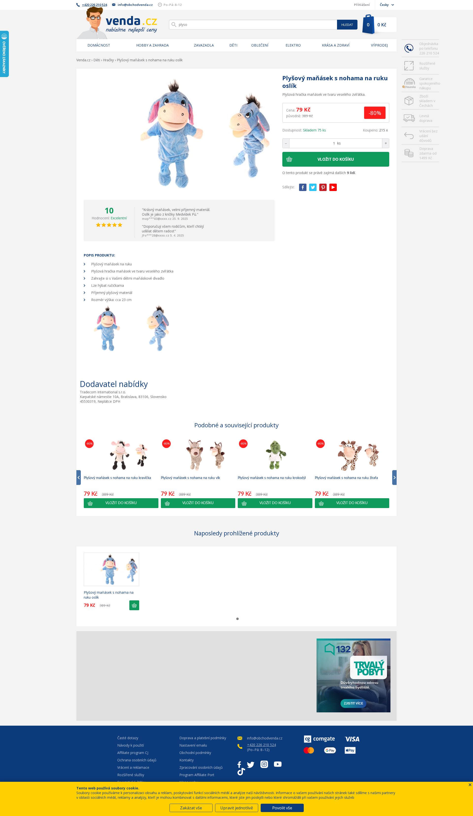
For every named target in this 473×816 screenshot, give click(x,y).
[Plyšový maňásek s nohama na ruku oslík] (179, 134)
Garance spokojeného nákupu (429, 83)
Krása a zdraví (335, 45)
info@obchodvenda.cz (135, 4)
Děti (233, 45)
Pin (323, 187)
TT (241, 771)
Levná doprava (425, 118)
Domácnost (98, 45)
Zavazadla (204, 45)
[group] (121, 473)
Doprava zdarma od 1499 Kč (428, 153)
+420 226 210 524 (94, 4)
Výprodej (379, 45)
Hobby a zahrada (152, 45)
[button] (121, 503)
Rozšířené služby (427, 65)
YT (333, 187)
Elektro (293, 45)
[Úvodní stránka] (116, 22)
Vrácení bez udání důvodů (428, 136)
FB (302, 187)
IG (264, 764)
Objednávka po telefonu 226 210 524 (429, 48)
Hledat (347, 24)
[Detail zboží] (111, 569)
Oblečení (259, 45)
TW (313, 187)
